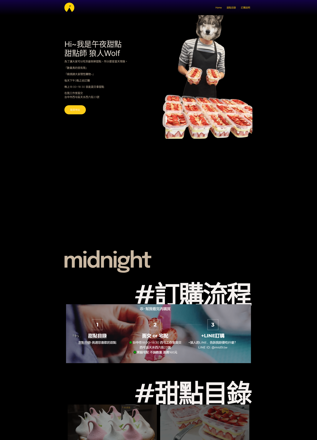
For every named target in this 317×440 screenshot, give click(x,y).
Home (218, 7)
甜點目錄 (231, 7)
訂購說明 (245, 7)
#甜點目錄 (192, 395)
